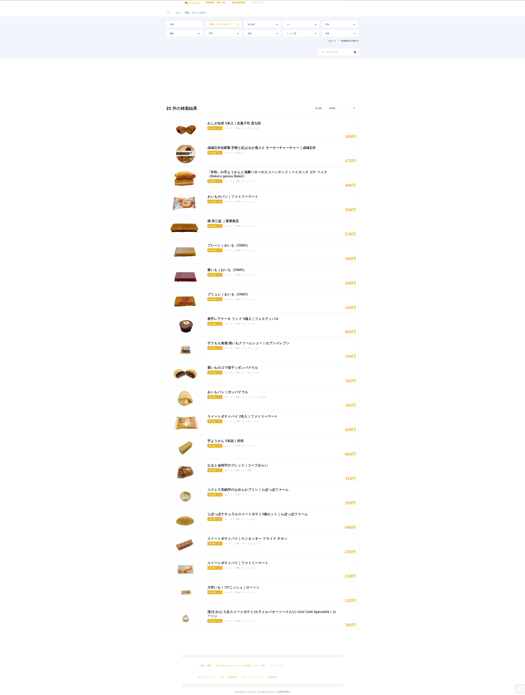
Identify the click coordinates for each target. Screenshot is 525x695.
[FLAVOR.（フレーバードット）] (192, 2)
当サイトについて (206, 677)
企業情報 (272, 677)
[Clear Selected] (237, 24)
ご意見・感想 (205, 665)
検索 (178, 12)
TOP (168, 12)
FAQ (222, 677)
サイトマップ (277, 665)
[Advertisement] (262, 79)
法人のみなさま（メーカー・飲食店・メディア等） (241, 665)
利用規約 (232, 677)
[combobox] (223, 24)
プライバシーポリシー (252, 677)
